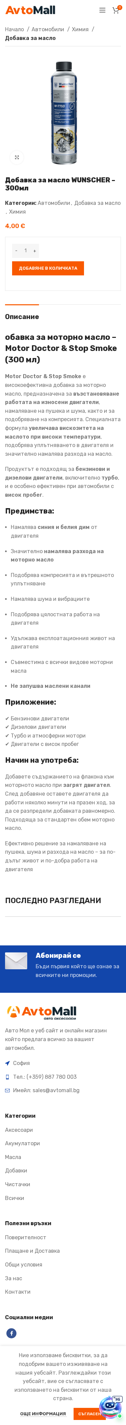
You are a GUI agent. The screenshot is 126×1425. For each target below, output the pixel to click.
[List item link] (63, 1077)
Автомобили (49, 29)
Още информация (43, 1413)
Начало (15, 29)
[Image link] (43, 1013)
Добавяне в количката (48, 268)
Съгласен (89, 1414)
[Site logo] (30, 9)
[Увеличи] (17, 157)
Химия (81, 29)
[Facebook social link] (11, 1333)
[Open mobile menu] (102, 10)
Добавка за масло (30, 38)
